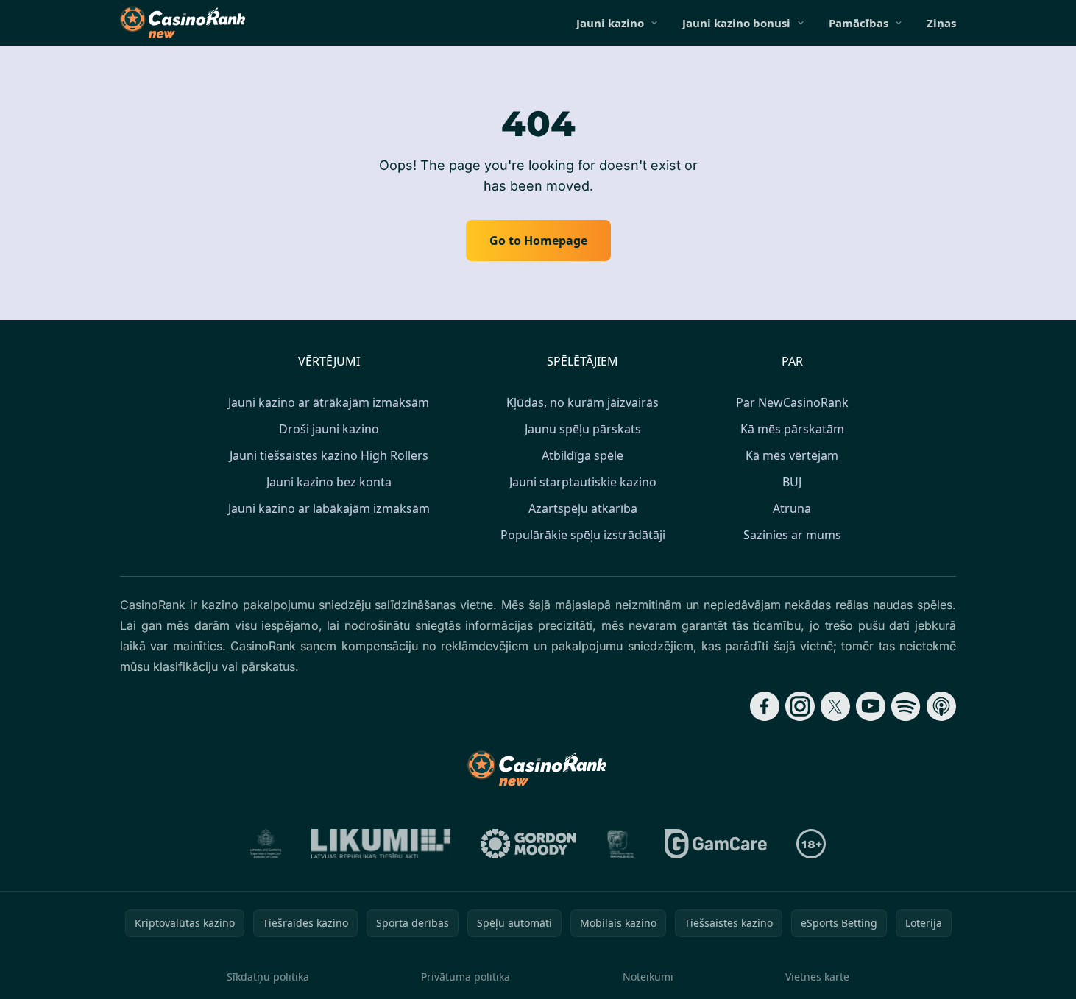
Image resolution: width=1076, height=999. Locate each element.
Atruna (792, 508)
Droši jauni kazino (329, 429)
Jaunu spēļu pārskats (583, 429)
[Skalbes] (620, 843)
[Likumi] (381, 843)
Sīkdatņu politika (268, 977)
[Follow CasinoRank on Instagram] (800, 706)
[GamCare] (716, 843)
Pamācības (858, 22)
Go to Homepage (538, 240)
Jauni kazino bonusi (736, 22)
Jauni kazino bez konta (329, 482)
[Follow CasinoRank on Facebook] (764, 706)
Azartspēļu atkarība (582, 508)
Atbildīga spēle (582, 455)
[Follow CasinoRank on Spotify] (906, 706)
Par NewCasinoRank (792, 402)
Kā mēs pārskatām (792, 429)
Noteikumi (648, 977)
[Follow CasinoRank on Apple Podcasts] (941, 706)
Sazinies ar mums (792, 535)
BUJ (791, 482)
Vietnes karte (817, 977)
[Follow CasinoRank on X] (835, 706)
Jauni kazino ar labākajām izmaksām (329, 508)
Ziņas (941, 22)
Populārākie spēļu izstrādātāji (582, 535)
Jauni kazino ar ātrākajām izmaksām (328, 402)
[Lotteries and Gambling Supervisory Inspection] (266, 843)
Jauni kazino (610, 22)
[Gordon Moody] (528, 843)
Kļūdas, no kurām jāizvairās (582, 402)
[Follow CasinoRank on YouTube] (870, 706)
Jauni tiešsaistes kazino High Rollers (329, 455)
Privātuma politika (465, 977)
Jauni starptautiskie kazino (582, 482)
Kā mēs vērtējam (792, 455)
